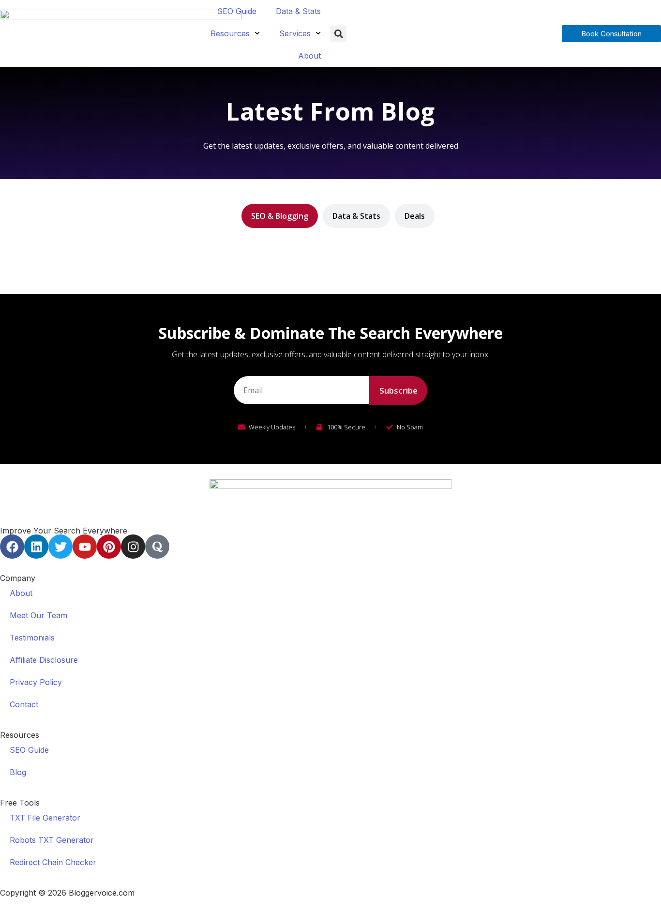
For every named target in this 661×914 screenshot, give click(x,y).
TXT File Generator (45, 818)
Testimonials (32, 637)
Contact (24, 704)
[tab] (279, 216)
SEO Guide (236, 11)
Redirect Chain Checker (53, 862)
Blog (18, 772)
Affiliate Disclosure (44, 660)
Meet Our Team (38, 615)
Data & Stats (298, 11)
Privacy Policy (36, 682)
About (309, 56)
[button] (338, 34)
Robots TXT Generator (52, 840)
